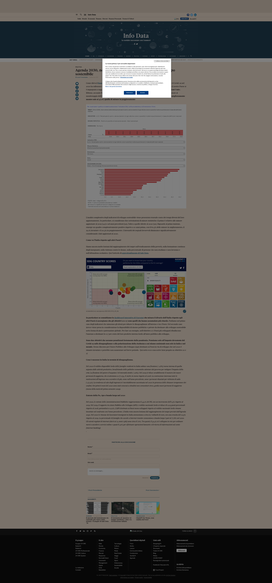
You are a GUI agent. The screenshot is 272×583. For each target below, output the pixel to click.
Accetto (142, 92)
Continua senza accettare (162, 61)
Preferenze (129, 92)
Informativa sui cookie (126, 77)
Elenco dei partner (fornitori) (113, 86)
